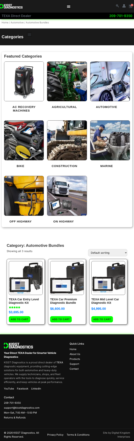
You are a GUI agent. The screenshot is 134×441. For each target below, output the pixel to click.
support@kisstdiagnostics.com (22, 407)
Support (74, 363)
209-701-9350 (120, 16)
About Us (75, 354)
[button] (68, 6)
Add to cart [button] (19, 319)
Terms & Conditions (78, 434)
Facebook (22, 388)
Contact (74, 368)
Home (5, 22)
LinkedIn (36, 388)
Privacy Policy (55, 434)
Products (75, 359)
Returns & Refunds (15, 417)
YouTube (9, 388)
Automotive (17, 22)
